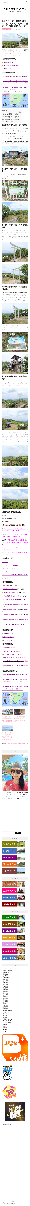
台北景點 (6, 979)
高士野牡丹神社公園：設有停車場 (10, 113)
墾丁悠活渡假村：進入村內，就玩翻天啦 (12, 658)
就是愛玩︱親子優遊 (6, 29)
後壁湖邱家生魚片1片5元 (8, 637)
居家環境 (5, 1024)
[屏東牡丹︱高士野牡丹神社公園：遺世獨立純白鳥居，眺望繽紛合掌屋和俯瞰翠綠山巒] (15, 40)
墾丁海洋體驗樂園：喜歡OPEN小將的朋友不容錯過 (14, 666)
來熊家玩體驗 (7, 977)
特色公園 (6, 974)
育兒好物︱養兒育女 (7, 1021)
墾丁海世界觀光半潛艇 (13, 542)
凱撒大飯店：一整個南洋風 (9, 651)
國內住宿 (5, 1014)
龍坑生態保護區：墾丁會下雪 (11, 596)
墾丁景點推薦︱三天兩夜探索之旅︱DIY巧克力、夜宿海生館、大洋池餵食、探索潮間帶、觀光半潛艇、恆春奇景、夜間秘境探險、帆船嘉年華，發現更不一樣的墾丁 (15, 89)
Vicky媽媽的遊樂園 (16, 29)
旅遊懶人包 (6, 972)
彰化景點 (6, 991)
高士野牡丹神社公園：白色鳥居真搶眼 (11, 116)
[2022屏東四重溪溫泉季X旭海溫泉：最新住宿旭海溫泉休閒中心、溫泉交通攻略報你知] (19, 712)
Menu (4, 2)
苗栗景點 (6, 986)
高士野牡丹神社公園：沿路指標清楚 (10, 115)
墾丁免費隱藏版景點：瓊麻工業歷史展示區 (14, 599)
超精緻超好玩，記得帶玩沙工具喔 (19, 575)
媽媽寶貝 (5, 1026)
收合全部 (9, 969)
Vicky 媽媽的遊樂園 (15, 8)
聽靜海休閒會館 (6, 647)
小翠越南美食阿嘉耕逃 (8, 634)
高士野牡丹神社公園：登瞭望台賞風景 (11, 119)
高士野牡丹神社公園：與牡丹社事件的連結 (12, 118)
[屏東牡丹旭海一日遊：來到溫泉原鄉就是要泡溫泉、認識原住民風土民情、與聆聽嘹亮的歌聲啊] (7, 712)
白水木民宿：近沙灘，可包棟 (11, 654)
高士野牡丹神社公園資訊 (8, 121)
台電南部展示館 (6, 585)
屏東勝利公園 (5, 571)
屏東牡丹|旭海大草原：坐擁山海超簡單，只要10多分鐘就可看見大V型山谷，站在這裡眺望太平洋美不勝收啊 (7, 736)
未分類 (4, 1031)
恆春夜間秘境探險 (15, 536)
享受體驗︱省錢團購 (7, 1022)
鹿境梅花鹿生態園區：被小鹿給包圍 (11, 609)
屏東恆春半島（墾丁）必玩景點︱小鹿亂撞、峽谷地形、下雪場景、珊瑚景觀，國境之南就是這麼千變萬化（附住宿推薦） (15, 82)
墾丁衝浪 (9, 534)
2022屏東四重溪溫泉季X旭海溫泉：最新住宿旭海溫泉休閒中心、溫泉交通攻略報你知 (19, 719)
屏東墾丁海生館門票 (11, 529)
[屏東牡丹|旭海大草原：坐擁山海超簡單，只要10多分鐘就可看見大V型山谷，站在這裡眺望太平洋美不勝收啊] (7, 728)
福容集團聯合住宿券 (20, 553)
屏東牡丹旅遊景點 (21, 743)
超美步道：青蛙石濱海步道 (10, 592)
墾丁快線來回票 (10, 547)
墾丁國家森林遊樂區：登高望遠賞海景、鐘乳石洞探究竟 (15, 604)
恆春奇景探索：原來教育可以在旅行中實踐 (12, 615)
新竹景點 (6, 984)
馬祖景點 (6, 1007)
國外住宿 (5, 1015)
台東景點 (6, 1005)
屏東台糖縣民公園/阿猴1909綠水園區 (10, 565)
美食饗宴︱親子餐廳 (7, 1010)
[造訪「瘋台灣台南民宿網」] (6, 1125)
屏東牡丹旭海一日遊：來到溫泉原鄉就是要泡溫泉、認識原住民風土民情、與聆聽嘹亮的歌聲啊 (7, 720)
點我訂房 (13, 647)
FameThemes (12, 1203)
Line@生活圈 (14, 65)
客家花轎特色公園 (6, 575)
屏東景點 (6, 1000)
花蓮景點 (6, 1003)
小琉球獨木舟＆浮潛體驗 (17, 534)
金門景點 (6, 1008)
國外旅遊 (5, 1017)
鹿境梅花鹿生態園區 (21, 529)
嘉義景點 (6, 995)
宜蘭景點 (6, 1001)
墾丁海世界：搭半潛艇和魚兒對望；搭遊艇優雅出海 (14, 620)
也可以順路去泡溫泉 (17, 55)
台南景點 (6, 996)
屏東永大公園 (5, 562)
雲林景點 (6, 993)
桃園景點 (6, 982)
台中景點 (6, 989)
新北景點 (6, 981)
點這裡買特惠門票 (8, 621)
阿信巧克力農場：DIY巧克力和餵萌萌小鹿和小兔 (13, 625)
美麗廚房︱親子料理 (7, 1019)
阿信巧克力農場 (15, 531)
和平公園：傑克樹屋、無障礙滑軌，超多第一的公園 (13, 568)
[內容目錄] (20, 111)
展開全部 (4, 969)
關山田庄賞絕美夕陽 (7, 640)
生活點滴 (5, 1029)
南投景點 (6, 988)
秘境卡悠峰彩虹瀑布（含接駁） (16, 540)
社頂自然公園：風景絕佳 (10, 589)
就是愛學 (5, 1027)
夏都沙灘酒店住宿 (11, 553)
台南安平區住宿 (6, 1012)
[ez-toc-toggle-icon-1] (19, 111)
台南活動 (6, 976)
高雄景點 (6, 998)
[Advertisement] (15, 814)
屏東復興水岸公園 (6, 578)
